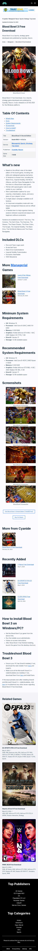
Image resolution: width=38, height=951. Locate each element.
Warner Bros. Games (19, 905)
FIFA (19, 752)
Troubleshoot (10, 130)
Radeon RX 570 (12, 756)
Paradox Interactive (12, 815)
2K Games (9, 869)
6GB (6, 813)
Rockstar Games (18, 900)
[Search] (31, 3)
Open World (19, 925)
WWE (8, 873)
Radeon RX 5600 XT (22, 871)
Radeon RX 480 (10, 871)
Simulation (32, 871)
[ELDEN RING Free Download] (9, 602)
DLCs (7, 121)
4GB (3, 813)
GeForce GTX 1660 (8, 754)
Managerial (12, 18)
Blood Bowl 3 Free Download (12, 547)
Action (19, 920)
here (30, 666)
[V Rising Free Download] (9, 570)
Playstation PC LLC (19, 898)
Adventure (19, 923)
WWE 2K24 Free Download (11, 865)
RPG (19, 930)
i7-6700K (23, 754)
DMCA (8, 948)
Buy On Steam (19, 517)
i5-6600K (17, 754)
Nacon (17, 18)
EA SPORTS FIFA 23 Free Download (14, 748)
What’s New (10, 118)
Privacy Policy (16, 948)
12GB (3, 752)
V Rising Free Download (26, 564)
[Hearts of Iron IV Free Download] (19, 784)
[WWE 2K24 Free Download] (19, 840)
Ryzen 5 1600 (22, 756)
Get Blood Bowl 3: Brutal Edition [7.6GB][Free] (19, 511)
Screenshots (10, 126)
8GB (7, 752)
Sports (21, 18)
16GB (3, 869)
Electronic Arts (13, 752)
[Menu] (35, 3)
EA (19, 896)
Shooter (19, 927)
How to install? (11, 128)
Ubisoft (19, 903)
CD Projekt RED (19, 893)
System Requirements (13, 123)
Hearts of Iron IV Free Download (13, 809)
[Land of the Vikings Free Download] (9, 281)
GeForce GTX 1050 (26, 752)
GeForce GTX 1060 (21, 869)
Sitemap (24, 948)
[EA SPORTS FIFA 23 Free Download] (9, 586)
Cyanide (5, 18)
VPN (30, 948)
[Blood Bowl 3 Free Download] (9, 297)
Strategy (26, 18)
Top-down (33, 18)
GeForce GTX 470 (14, 813)
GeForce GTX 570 (25, 813)
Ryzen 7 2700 (31, 756)
